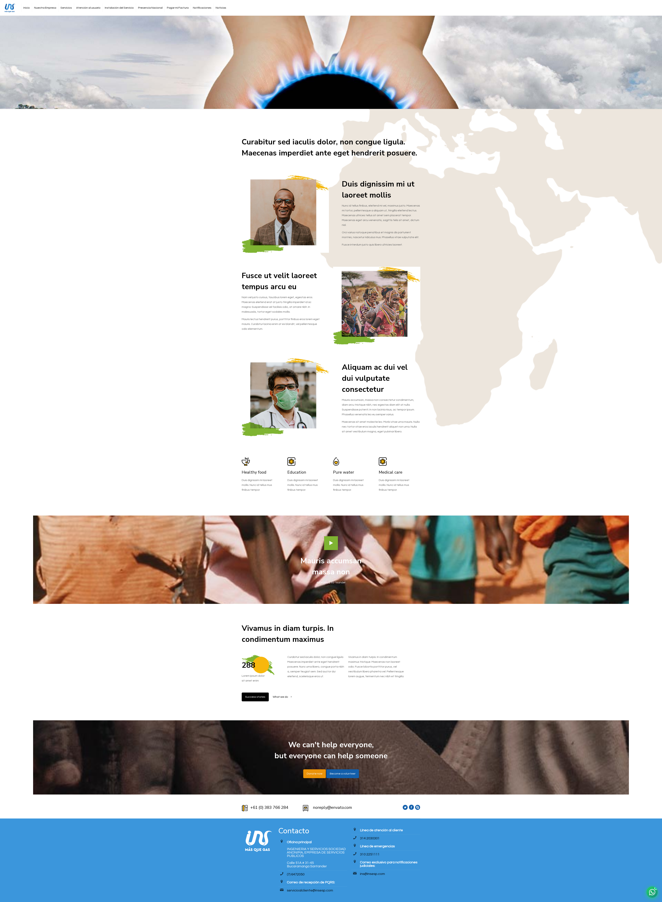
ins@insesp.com (372, 874)
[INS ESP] (9, 8)
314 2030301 (370, 838)
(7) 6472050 (295, 874)
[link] (331, 543)
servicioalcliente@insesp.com (310, 890)
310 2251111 (370, 854)
